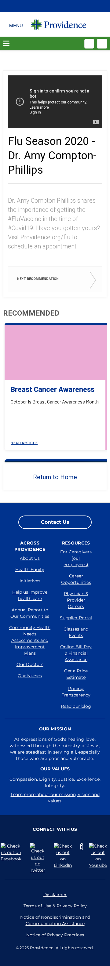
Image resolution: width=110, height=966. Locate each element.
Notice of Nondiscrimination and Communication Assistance (55, 920)
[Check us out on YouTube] (99, 856)
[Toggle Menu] (16, 24)
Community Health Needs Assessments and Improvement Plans (29, 640)
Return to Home (55, 477)
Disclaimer (55, 894)
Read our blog (76, 706)
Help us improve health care (29, 595)
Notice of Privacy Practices (55, 935)
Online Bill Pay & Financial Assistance (76, 653)
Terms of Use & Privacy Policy (55, 906)
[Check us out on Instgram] (81, 847)
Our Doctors (29, 664)
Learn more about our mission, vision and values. (55, 798)
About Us (30, 558)
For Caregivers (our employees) (76, 558)
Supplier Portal (76, 617)
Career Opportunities (76, 579)
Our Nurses (30, 675)
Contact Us (55, 522)
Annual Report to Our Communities (29, 613)
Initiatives (30, 581)
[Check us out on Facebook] (12, 853)
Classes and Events (76, 632)
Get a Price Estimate (76, 674)
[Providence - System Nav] (58, 24)
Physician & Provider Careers (76, 600)
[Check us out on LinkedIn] (64, 856)
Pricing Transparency (76, 692)
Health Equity (29, 569)
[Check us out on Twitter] (39, 858)
